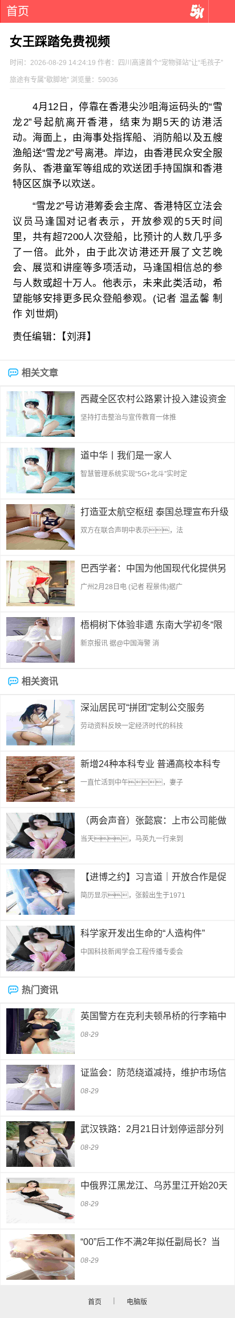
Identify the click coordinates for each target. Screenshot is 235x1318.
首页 (17, 11)
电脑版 (137, 1302)
